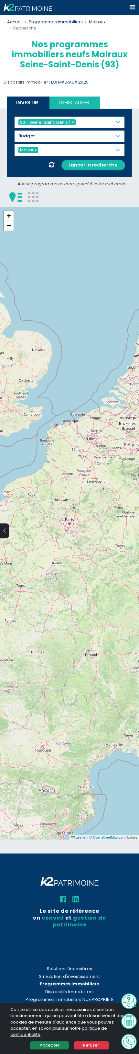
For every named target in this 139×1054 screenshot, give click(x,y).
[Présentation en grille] (32, 197)
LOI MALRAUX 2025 (70, 82)
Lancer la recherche (93, 165)
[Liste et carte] (16, 197)
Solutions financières (69, 969)
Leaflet (80, 837)
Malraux (97, 22)
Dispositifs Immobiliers (69, 992)
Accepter (49, 1045)
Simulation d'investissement (69, 976)
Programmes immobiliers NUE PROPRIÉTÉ (69, 999)
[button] (9, 216)
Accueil (15, 22)
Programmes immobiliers (56, 22)
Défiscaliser (74, 102)
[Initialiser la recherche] (51, 165)
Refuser (91, 1045)
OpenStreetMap (105, 837)
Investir (27, 102)
